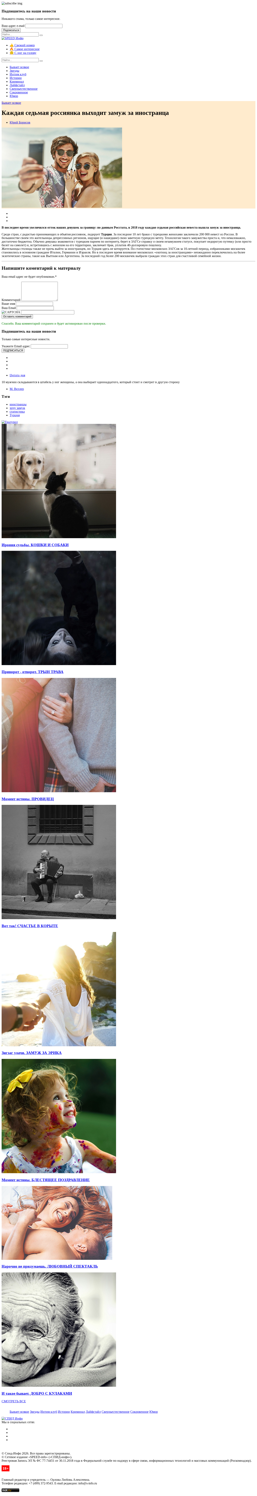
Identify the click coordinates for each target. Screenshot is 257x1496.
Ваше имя (8, 303)
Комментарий (11, 300)
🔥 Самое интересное (25, 49)
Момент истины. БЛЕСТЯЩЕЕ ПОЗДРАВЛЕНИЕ (46, 1180)
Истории (16, 78)
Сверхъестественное (24, 88)
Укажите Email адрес (16, 346)
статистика (17, 411)
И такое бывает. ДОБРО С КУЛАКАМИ (37, 1393)
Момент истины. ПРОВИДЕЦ (28, 799)
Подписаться (11, 30)
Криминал (17, 81)
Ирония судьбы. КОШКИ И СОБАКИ (35, 545)
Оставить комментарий (17, 316)
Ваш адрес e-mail (13, 25)
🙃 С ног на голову (23, 53)
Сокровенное (19, 92)
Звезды (14, 70)
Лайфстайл (17, 85)
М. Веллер (17, 389)
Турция (15, 415)
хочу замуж (17, 408)
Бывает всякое (19, 67)
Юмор (14, 96)
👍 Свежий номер (22, 45)
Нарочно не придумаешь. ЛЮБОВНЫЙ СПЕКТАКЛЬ (50, 1266)
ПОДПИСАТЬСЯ (13, 350)
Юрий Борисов (20, 122)
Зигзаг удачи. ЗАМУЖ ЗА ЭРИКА (32, 1053)
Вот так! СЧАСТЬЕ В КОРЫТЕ (30, 926)
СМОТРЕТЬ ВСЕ (14, 1401)
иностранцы (18, 404)
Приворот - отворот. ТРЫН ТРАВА (32, 672)
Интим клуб (18, 74)
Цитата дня (17, 375)
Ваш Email (9, 308)
